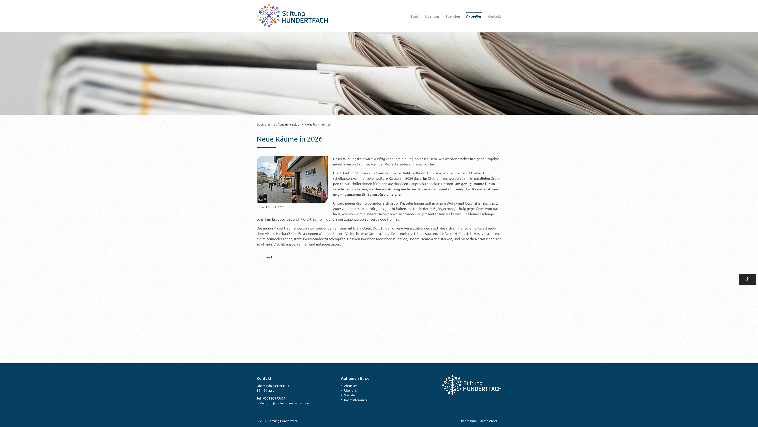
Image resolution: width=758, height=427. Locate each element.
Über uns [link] (432, 16)
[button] (747, 279)
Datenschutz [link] (488, 421)
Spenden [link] (453, 16)
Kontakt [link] (494, 16)
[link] (292, 16)
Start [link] (414, 16)
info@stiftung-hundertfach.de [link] (288, 403)
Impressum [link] (469, 421)
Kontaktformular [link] (355, 400)
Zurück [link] (267, 257)
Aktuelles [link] (474, 16)
